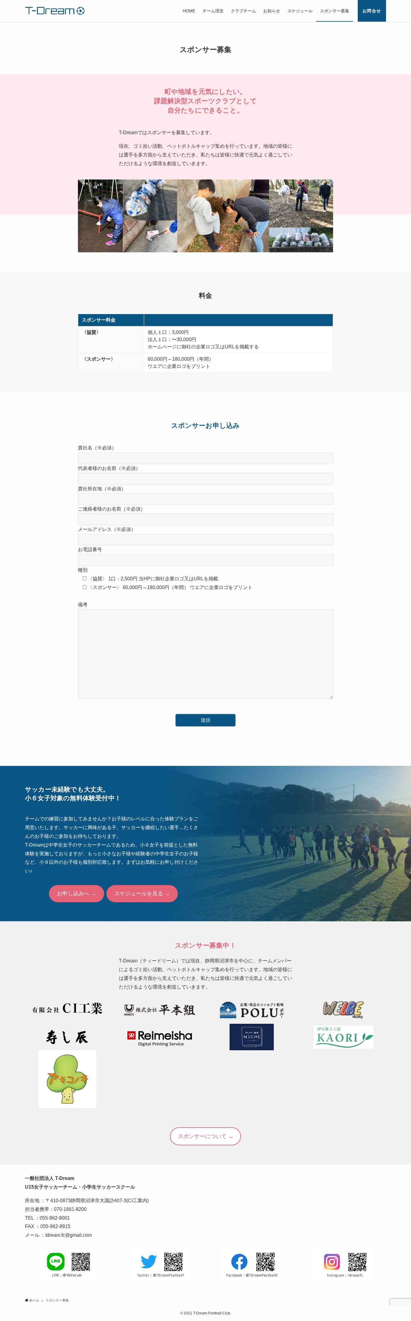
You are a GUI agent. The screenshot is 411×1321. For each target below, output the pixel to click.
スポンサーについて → (205, 1136)
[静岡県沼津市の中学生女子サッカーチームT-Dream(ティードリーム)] (55, 11)
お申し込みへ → (76, 893)
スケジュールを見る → (142, 893)
